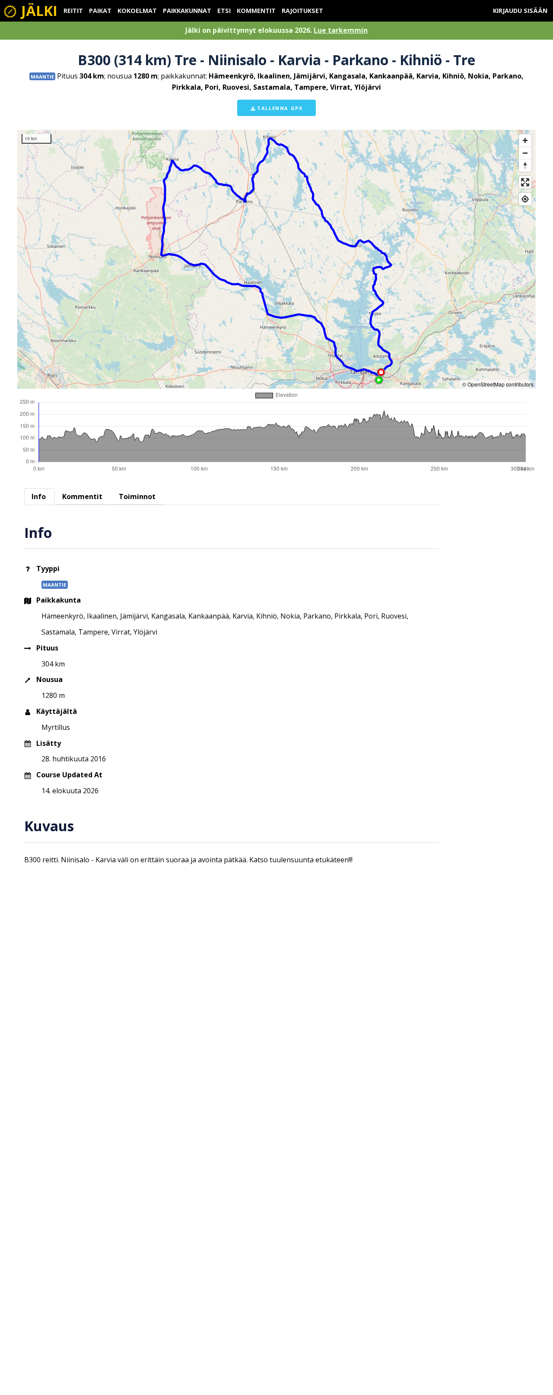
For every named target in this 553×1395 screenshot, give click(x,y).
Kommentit (256, 10)
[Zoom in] (525, 140)
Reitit (73, 10)
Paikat (100, 10)
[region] (276, 259)
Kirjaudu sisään (520, 10)
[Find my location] (525, 199)
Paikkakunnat (187, 10)
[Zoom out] (525, 153)
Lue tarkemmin (341, 30)
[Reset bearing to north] (525, 165)
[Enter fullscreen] (525, 182)
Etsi (224, 10)
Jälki (37, 10)
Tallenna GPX (279, 108)
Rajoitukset (302, 10)
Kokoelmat (137, 10)
